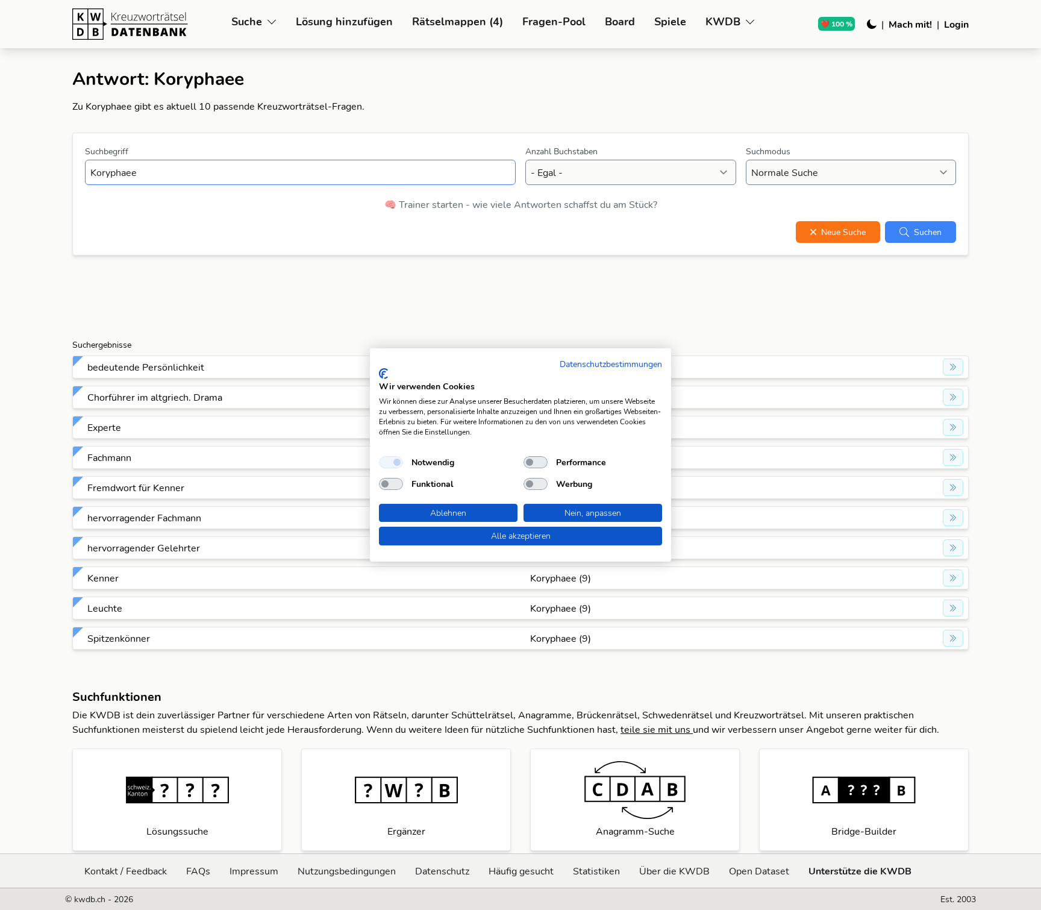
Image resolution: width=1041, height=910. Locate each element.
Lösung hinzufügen (344, 21)
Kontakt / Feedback (125, 871)
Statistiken (596, 871)
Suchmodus (768, 151)
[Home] (147, 24)
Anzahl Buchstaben (561, 151)
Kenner (103, 578)
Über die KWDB (674, 871)
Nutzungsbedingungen (347, 871)
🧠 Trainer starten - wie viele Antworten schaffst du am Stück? (520, 204)
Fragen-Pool (554, 21)
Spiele (670, 21)
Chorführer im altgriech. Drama (154, 397)
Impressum (254, 871)
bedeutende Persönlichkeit (145, 367)
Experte (104, 427)
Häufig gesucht (521, 871)
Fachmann (109, 457)
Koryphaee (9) (560, 578)
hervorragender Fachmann (144, 518)
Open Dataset (759, 871)
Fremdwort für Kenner (135, 488)
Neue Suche (843, 232)
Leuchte (104, 608)
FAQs (198, 871)
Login (956, 24)
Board (620, 21)
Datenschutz (442, 871)
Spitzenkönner (118, 638)
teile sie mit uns (657, 729)
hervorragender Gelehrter (143, 548)
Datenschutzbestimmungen (611, 364)
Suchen (928, 232)
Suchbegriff (106, 151)
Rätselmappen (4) (457, 21)
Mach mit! (910, 24)
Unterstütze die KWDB (859, 871)
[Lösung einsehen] (953, 367)
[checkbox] (391, 462)
